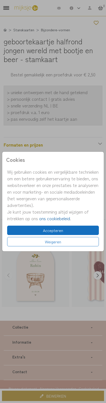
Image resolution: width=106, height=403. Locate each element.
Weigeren (53, 242)
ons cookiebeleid (54, 218)
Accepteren (53, 230)
